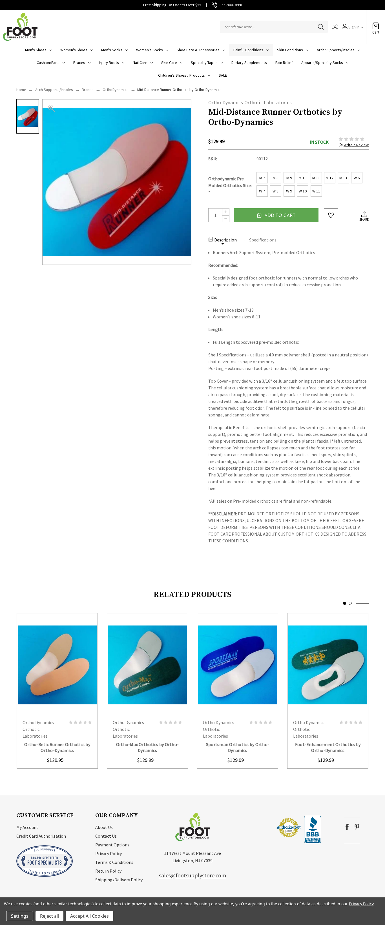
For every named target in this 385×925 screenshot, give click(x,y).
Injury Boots (109, 62)
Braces (79, 62)
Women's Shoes (73, 49)
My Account (27, 827)
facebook (347, 827)
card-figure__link (57, 664)
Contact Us (106, 836)
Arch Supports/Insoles (336, 49)
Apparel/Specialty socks (322, 62)
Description (225, 240)
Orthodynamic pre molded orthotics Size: (230, 186)
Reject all (49, 916)
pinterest (357, 827)
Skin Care (169, 62)
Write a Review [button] (356, 144)
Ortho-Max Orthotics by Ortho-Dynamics (147, 747)
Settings (19, 916)
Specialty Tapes (204, 62)
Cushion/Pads (48, 62)
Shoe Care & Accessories (198, 49)
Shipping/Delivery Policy (119, 879)
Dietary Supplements (249, 62)
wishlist (331, 215)
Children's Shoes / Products (181, 75)
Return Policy (108, 871)
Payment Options (112, 845)
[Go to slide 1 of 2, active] (344, 603)
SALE (223, 75)
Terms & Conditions (114, 862)
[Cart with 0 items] (375, 24)
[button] (259, 827)
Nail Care (140, 62)
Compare (335, 27)
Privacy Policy (108, 853)
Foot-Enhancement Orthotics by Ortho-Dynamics (327, 747)
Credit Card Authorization (41, 836)
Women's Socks (149, 49)
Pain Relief (284, 62)
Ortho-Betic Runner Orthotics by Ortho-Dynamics (57, 747)
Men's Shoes (36, 49)
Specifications (262, 240)
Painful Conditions (248, 49)
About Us (104, 827)
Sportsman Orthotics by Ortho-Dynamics (237, 747)
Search (321, 27)
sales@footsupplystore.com (192, 875)
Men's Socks (111, 49)
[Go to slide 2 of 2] (350, 603)
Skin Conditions (290, 49)
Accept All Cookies (89, 916)
